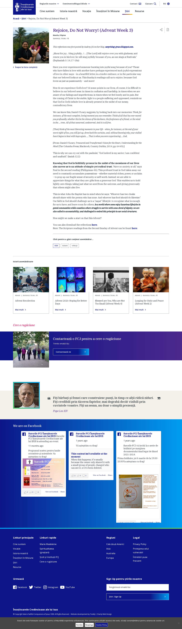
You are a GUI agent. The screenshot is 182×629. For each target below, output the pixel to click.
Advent (65, 246)
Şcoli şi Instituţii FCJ (49, 557)
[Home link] (24, 7)
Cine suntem (47, 11)
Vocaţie (86, 11)
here (94, 224)
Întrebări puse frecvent (140, 559)
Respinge (89, 625)
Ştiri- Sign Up (115, 596)
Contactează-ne (63, 352)
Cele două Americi (115, 544)
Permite (79, 625)
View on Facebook (51, 492)
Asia (56, 246)
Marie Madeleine (48, 544)
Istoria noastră (68, 11)
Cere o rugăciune (48, 561)
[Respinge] (178, 623)
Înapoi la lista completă (26, 67)
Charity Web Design (104, 614)
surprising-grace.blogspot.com (119, 46)
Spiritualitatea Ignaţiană (47, 550)
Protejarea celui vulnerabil (141, 550)
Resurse (139, 11)
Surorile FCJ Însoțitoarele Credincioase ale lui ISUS (42, 434)
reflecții (74, 246)
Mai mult (19, 310)
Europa (110, 557)
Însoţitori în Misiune (108, 11)
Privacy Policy (139, 544)
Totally (92, 614)
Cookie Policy (101, 625)
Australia (110, 553)
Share (62, 492)
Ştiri (127, 11)
